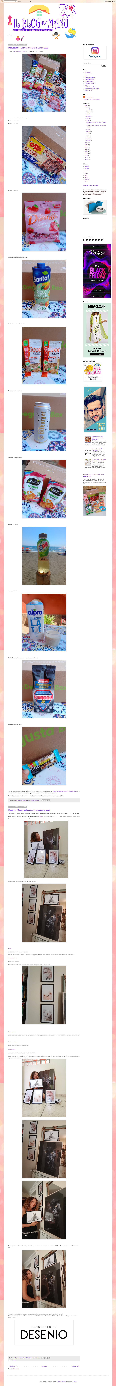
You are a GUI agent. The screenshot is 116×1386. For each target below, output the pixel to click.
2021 (86, 142)
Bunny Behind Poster (12, 957)
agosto (88, 118)
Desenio (40, 816)
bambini (87, 166)
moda (86, 177)
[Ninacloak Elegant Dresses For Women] (97, 357)
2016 (86, 153)
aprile (87, 133)
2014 (86, 157)
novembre (89, 112)
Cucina (86, 173)
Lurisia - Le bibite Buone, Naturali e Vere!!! (98, 449)
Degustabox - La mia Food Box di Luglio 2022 (28, 48)
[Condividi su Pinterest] (49, 800)
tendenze (87, 179)
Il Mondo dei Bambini (90, 83)
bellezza (87, 168)
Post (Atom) (16, 1368)
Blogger (74, 1381)
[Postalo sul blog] (44, 800)
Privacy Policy (88, 90)
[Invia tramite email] (42, 800)
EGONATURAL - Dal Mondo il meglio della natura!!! (99, 460)
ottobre (88, 114)
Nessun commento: (35, 800)
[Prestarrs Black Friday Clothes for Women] (97, 297)
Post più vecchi (75, 1366)
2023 (86, 106)
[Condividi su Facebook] (47, 800)
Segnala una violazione (90, 185)
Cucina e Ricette (89, 74)
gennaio (88, 140)
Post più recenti (12, 1366)
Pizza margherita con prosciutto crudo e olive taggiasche (98, 438)
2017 (86, 151)
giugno (88, 129)
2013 (86, 159)
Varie (86, 85)
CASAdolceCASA (89, 81)
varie (86, 181)
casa (14, 1360)
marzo (88, 136)
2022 (86, 108)
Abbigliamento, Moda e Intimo (92, 88)
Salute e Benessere (89, 79)
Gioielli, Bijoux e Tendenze (91, 87)
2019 (86, 147)
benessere (87, 170)
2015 (86, 155)
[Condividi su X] (46, 800)
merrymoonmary (62, 1381)
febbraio (88, 138)
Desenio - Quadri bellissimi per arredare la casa (29, 810)
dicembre (88, 110)
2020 (86, 145)
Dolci (86, 76)
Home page (44, 1366)
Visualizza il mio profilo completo (91, 99)
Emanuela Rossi (89, 97)
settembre (88, 116)
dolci (86, 175)
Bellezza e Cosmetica (90, 77)
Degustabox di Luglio (19, 51)
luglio (87, 120)
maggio (88, 131)
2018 (86, 149)
